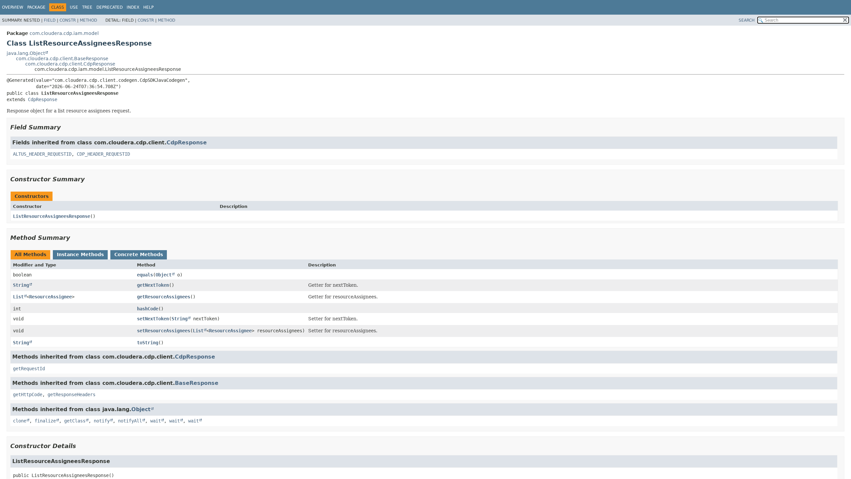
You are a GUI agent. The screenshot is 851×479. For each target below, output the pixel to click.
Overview (12, 7)
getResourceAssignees (163, 296)
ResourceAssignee (50, 296)
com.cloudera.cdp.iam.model (64, 33)
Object (164, 274)
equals (145, 274)
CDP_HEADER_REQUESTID (103, 154)
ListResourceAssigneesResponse (51, 216)
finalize (45, 420)
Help (148, 7)
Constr (68, 20)
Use (74, 7)
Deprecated (109, 7)
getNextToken (153, 285)
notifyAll (130, 420)
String (21, 285)
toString (147, 342)
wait (155, 420)
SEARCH (747, 20)
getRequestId (29, 368)
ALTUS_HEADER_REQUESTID (42, 154)
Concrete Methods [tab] (138, 254)
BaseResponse (196, 383)
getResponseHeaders (71, 394)
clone (19, 420)
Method (88, 20)
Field (50, 20)
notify (102, 420)
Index (133, 7)
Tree (87, 7)
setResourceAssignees (163, 330)
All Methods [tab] (30, 254)
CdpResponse (42, 99)
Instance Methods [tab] (80, 254)
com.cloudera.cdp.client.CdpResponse (70, 64)
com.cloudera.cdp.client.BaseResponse (62, 58)
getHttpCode (27, 394)
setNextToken (153, 318)
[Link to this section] (65, 127)
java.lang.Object (26, 53)
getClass (74, 420)
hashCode (147, 308)
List (18, 296)
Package (36, 7)
